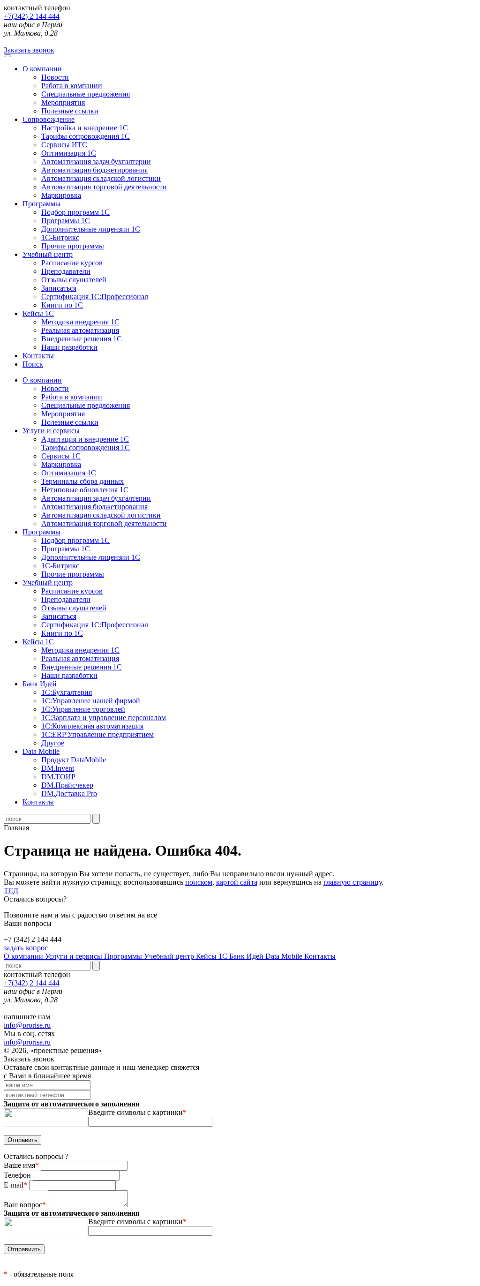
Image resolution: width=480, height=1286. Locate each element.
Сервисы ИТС (64, 145)
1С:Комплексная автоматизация (92, 726)
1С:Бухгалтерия (66, 692)
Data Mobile (284, 956)
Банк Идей (247, 956)
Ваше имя (21, 1165)
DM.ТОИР (58, 777)
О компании (42, 69)
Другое (52, 743)
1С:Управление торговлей (83, 709)
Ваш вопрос (25, 1205)
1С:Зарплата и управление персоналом (103, 718)
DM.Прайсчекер (67, 785)
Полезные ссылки (69, 111)
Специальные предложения (85, 94)
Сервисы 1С (61, 456)
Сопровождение (48, 119)
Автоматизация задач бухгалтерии (96, 161)
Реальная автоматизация (80, 330)
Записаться (58, 288)
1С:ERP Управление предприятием (97, 734)
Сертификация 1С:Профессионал (94, 297)
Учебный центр (47, 254)
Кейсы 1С (38, 313)
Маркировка (61, 195)
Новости (55, 77)
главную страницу (352, 882)
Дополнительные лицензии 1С (90, 229)
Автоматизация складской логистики (101, 178)
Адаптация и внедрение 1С (85, 439)
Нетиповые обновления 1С (84, 490)
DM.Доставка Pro (69, 793)
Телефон (18, 1175)
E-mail (15, 1185)
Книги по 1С (62, 305)
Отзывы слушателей (73, 280)
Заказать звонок (29, 50)
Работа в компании (71, 86)
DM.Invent (57, 768)
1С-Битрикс (60, 237)
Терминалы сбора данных (82, 481)
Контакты (38, 356)
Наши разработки (69, 347)
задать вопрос (26, 948)
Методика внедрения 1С (80, 322)
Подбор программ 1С (75, 212)
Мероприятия (63, 102)
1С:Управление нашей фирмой (90, 701)
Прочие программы (72, 246)
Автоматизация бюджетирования (94, 170)
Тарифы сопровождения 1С (85, 136)
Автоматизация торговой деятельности (104, 187)
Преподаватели (65, 271)
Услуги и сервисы (74, 956)
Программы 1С (65, 221)
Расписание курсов (72, 263)
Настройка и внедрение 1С (84, 128)
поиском (198, 882)
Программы (41, 204)
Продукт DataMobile (73, 760)
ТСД (11, 891)
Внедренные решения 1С (81, 339)
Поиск (32, 364)
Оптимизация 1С (68, 153)
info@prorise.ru (27, 1025)
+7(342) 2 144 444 (32, 16)
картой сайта (236, 882)
